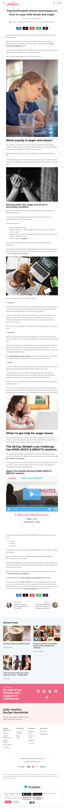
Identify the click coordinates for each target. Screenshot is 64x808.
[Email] (45, 28)
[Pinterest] (32, 28)
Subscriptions (44, 734)
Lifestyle (38, 18)
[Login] (54, 3)
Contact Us (6, 747)
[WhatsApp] (38, 28)
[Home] (10, 22)
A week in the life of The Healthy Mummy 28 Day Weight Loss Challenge (45, 646)
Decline (16, 802)
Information (20, 728)
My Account (43, 728)
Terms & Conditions (35, 761)
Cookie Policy (40, 798)
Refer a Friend (7, 745)
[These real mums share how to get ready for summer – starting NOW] (17, 662)
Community (31, 728)
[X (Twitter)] (25, 28)
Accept (8, 802)
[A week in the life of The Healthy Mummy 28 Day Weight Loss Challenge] (47, 633)
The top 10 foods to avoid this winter (16, 644)
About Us (6, 733)
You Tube (31, 743)
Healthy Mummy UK (6, 729)
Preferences (43, 731)
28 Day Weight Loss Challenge (31, 577)
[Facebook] (18, 28)
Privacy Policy (27, 761)
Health (34, 18)
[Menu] (4, 3)
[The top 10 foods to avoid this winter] (17, 633)
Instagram (31, 740)
